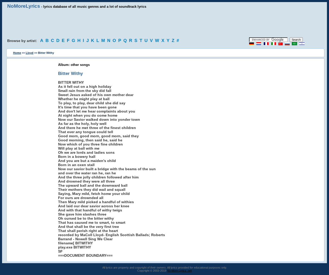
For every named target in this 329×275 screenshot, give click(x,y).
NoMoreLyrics (23, 6)
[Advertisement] (164, 23)
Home (17, 52)
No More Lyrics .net (179, 270)
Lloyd (29, 52)
